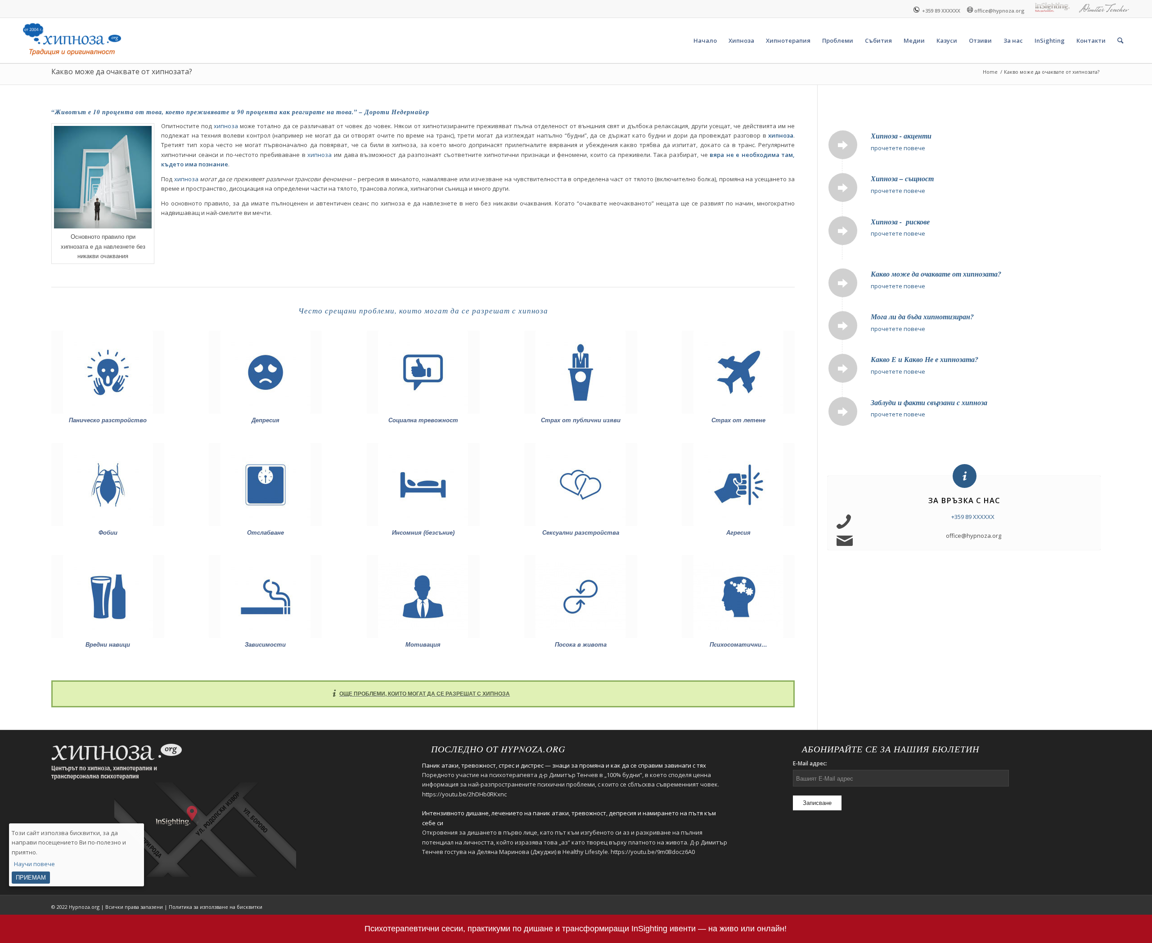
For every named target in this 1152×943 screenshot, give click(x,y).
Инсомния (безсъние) (423, 532)
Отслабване (265, 532)
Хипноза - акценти (901, 136)
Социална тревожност (423, 420)
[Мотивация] (423, 596)
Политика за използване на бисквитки (215, 906)
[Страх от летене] (738, 372)
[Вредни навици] (107, 596)
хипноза (226, 126)
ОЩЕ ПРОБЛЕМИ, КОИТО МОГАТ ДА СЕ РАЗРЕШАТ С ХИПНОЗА (424, 694)
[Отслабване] (265, 484)
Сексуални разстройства (580, 532)
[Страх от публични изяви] (580, 372)
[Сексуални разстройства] (580, 484)
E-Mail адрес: (810, 763)
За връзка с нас (964, 500)
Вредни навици (108, 644)
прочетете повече (898, 148)
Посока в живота (581, 644)
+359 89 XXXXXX (939, 10)
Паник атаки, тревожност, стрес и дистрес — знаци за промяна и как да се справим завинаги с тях (564, 765)
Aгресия (738, 532)
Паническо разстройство (108, 420)
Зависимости (265, 644)
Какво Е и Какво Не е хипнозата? (924, 359)
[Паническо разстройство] (107, 372)
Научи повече (34, 864)
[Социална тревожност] (423, 372)
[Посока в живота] (580, 596)
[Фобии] (107, 484)
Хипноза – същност (902, 178)
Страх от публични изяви (581, 420)
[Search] (1120, 40)
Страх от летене (738, 420)
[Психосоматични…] (738, 596)
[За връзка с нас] (964, 476)
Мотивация (423, 644)
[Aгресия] (738, 484)
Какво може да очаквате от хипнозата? (121, 71)
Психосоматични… (738, 644)
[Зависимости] (265, 596)
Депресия (265, 420)
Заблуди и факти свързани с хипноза (929, 402)
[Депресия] (265, 372)
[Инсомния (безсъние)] (423, 484)
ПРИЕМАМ (31, 877)
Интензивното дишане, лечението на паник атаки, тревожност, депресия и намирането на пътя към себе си (569, 818)
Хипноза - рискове (900, 222)
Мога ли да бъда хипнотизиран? (922, 317)
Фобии (108, 532)
